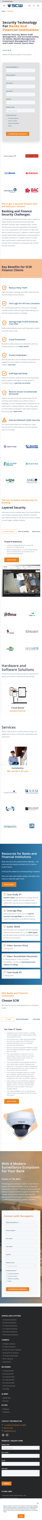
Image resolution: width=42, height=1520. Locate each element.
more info (12, 365)
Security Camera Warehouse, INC (14, 1495)
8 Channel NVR (8, 1374)
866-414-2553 (8, 1428)
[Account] (33, 5)
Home (4, 11)
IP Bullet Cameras (9, 1344)
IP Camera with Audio (10, 1356)
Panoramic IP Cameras (11, 1353)
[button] (11, 560)
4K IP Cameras (8, 1359)
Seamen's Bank (9, 898)
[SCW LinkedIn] (3, 1434)
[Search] (29, 5)
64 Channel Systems (10, 1332)
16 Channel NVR (8, 1377)
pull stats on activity (22, 383)
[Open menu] (4, 5)
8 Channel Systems (9, 1323)
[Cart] (38, 5)
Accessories (7, 1362)
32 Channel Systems (10, 1329)
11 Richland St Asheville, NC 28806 (15, 1425)
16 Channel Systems (10, 1326)
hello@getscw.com (10, 1431)
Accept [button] (21, 1516)
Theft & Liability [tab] (23, 531)
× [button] (38, 1502)
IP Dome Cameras (9, 1347)
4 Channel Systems (9, 1320)
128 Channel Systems (10, 1335)
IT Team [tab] (8, 1019)
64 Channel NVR (8, 1383)
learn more (18, 411)
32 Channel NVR (8, 1380)
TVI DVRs (6, 1389)
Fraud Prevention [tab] (9, 531)
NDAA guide (33, 932)
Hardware (6, 1412)
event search (24, 346)
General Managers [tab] (22, 1019)
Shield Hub (7, 1398)
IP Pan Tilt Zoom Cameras (12, 1350)
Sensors (6, 1401)
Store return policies (10, 1498)
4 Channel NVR (8, 1371)
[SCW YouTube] (7, 1434)
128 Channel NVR (9, 1386)
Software (6, 1409)
